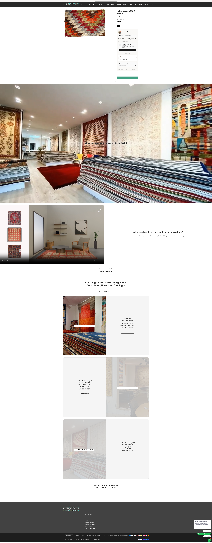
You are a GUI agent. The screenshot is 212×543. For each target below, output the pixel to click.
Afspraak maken (128, 49)
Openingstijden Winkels (90, 524)
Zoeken (85, 535)
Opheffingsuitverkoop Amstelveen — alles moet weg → (106, 1)
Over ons (86, 518)
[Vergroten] (103, 11)
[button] (82, 4)
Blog (118, 535)
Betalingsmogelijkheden (97, 535)
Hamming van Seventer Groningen (127, 387)
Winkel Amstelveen (80, 539)
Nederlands (68, 535)
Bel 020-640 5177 (134, 69)
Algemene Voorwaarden (108, 535)
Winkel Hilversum (88, 539)
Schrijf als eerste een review (106, 271)
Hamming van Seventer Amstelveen (84, 326)
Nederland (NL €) (68, 539)
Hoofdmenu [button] (88, 515)
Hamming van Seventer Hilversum (84, 449)
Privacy (115, 535)
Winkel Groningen (124, 535)
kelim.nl (78, 535)
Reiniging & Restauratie (89, 522)
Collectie (86, 516)
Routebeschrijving (127, 332)
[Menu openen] (64, 4)
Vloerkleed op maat (89, 526)
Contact (86, 520)
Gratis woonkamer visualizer (90, 528)
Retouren (89, 535)
